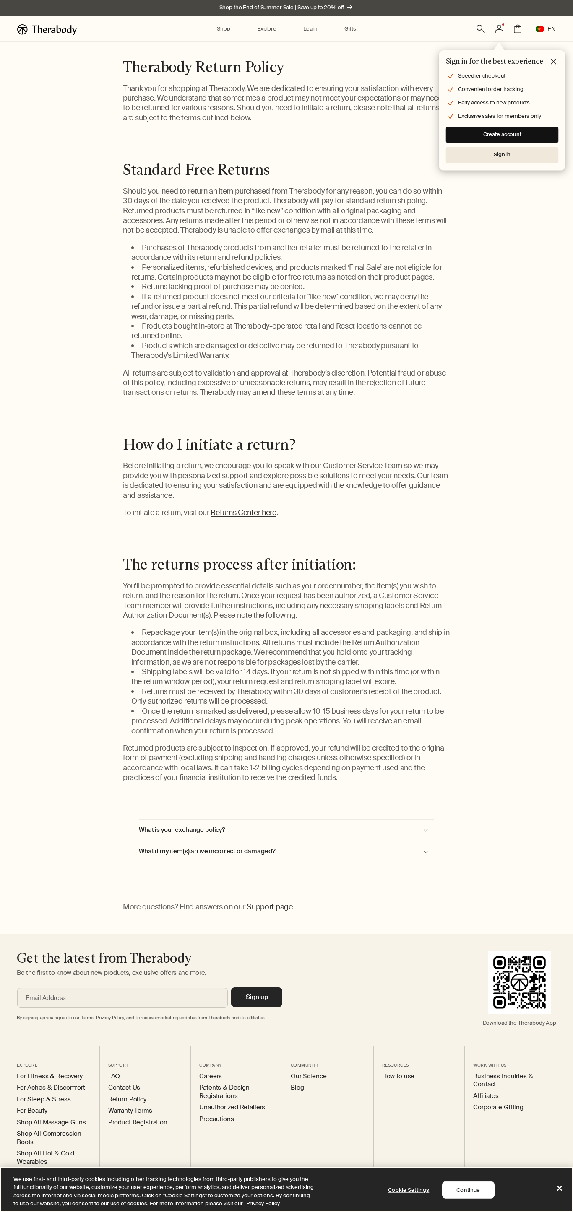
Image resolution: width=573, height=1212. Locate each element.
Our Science (308, 1076)
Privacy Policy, (110, 1017)
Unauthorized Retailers (232, 1107)
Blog (297, 1088)
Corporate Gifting (498, 1107)
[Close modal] (554, 62)
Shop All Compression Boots (49, 1138)
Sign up (257, 997)
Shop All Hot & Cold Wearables (45, 1158)
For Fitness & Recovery (50, 1076)
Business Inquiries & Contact (503, 1080)
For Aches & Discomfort (51, 1088)
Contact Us (124, 1088)
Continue (468, 1190)
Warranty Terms (130, 1111)
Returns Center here (243, 513)
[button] (223, 29)
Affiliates (486, 1096)
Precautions (216, 1119)
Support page (269, 907)
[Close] (559, 1188)
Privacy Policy (263, 1203)
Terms (87, 1017)
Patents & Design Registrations (224, 1092)
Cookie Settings (408, 1190)
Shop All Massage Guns (51, 1123)
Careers (210, 1076)
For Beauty (32, 1111)
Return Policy (127, 1099)
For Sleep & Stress (43, 1099)
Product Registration (137, 1123)
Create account (502, 134)
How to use (398, 1076)
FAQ (114, 1076)
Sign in (502, 154)
